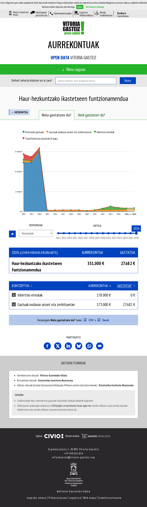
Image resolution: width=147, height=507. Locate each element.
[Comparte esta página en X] (57, 346)
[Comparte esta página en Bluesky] (78, 346)
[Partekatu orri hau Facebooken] (47, 346)
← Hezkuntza (19, 112)
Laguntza (75, 497)
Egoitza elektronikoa (86, 14)
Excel (105, 320)
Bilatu (128, 80)
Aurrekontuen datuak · (42, 375)
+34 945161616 (73, 453)
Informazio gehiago (95, 6)
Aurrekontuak (73, 44)
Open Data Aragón (95, 435)
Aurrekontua (98, 285)
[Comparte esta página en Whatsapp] (89, 346)
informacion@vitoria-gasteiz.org (73, 457)
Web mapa (89, 497)
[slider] (136, 233)
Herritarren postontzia (41, 14)
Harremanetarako (63, 13)
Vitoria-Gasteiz (73, 57)
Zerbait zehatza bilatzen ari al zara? (31, 80)
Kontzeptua (20, 285)
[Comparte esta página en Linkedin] (68, 346)
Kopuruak (36, 225)
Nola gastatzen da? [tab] (56, 115)
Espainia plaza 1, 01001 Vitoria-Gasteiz (73, 449)
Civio (53, 436)
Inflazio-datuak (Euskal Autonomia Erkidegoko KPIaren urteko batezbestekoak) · (75, 385)
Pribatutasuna (58, 497)
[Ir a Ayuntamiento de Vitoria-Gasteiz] (74, 474)
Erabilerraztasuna (109, 497)
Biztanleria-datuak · (45, 380)
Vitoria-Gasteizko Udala (21, 13)
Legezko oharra (36, 497)
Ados (79, 6)
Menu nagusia (75, 69)
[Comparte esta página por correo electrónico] (99, 346)
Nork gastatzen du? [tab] (91, 115)
